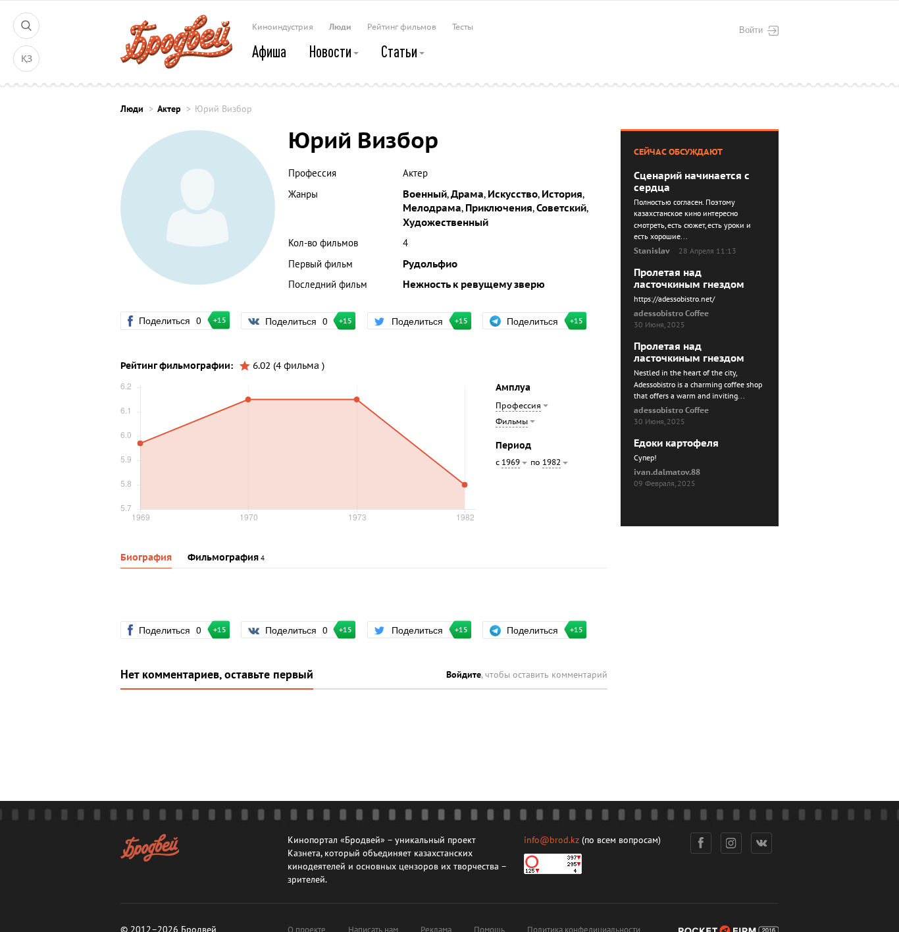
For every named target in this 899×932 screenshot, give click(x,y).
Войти (751, 30)
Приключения (498, 208)
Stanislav (652, 251)
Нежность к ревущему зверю (474, 284)
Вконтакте (761, 843)
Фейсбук (700, 843)
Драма (467, 194)
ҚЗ (26, 59)
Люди (340, 27)
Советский (561, 208)
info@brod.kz (551, 840)
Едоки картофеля (676, 443)
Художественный (445, 223)
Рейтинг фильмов (401, 27)
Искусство (513, 194)
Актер (169, 109)
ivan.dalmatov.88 (667, 472)
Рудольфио (430, 264)
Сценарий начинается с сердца (692, 182)
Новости (331, 51)
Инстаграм (731, 843)
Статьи (400, 51)
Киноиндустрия (282, 27)
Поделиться (175, 320)
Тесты (462, 27)
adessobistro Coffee (671, 313)
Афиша (269, 51)
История (562, 194)
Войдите (463, 674)
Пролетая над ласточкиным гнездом (689, 278)
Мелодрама (432, 208)
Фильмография (223, 557)
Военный (425, 194)
